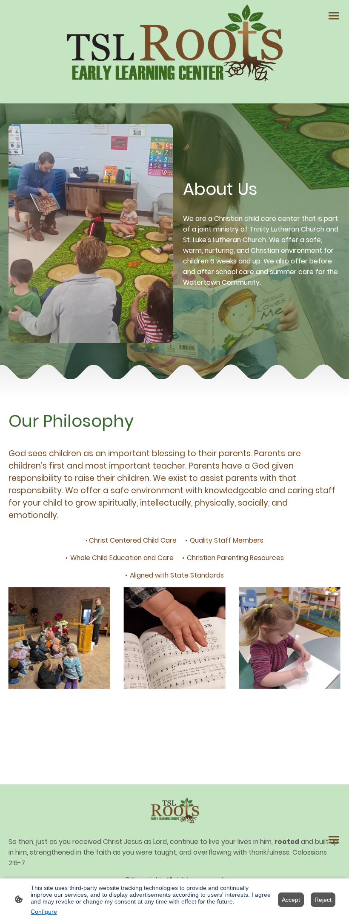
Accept (291, 899)
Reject (323, 899)
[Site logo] (174, 45)
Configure (44, 911)
